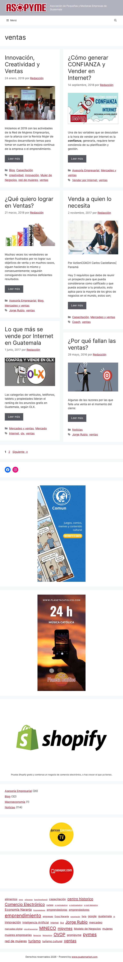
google (92, 916)
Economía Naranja (18, 910)
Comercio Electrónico (25, 904)
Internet (14, 433)
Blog (12, 170)
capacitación (57, 899)
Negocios (37, 935)
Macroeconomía (15, 802)
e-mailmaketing (61, 905)
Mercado (41, 428)
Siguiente (20, 451)
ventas (44, 180)
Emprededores (39, 910)
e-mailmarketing (75, 905)
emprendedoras (57, 909)
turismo (34, 941)
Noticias (77, 429)
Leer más (14, 158)
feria (84, 916)
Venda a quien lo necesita (89, 202)
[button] (115, 20)
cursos (49, 905)
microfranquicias (31, 929)
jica (62, 922)
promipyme (74, 935)
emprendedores (79, 909)
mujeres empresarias (18, 935)
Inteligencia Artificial (35, 922)
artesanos (29, 900)
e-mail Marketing (91, 905)
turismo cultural (52, 941)
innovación (32, 175)
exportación (75, 917)
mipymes (65, 928)
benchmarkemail (41, 900)
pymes (90, 934)
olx (22, 433)
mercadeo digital (13, 928)
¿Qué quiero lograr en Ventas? (29, 202)
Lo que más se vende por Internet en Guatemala (29, 336)
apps (21, 900)
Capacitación (24, 170)
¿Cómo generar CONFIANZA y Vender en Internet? (88, 67)
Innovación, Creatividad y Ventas (22, 64)
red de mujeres (28, 180)
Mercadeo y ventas (17, 305)
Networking (47, 935)
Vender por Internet (84, 180)
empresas (48, 916)
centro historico (80, 899)
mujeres (107, 928)
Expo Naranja (62, 916)
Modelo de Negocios (87, 928)
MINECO (47, 928)
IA (114, 917)
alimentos (11, 899)
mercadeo (95, 922)
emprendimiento (23, 915)
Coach (76, 322)
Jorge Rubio (17, 310)
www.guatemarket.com (85, 956)
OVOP (59, 934)
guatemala (105, 916)
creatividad (16, 175)
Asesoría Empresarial (85, 170)
